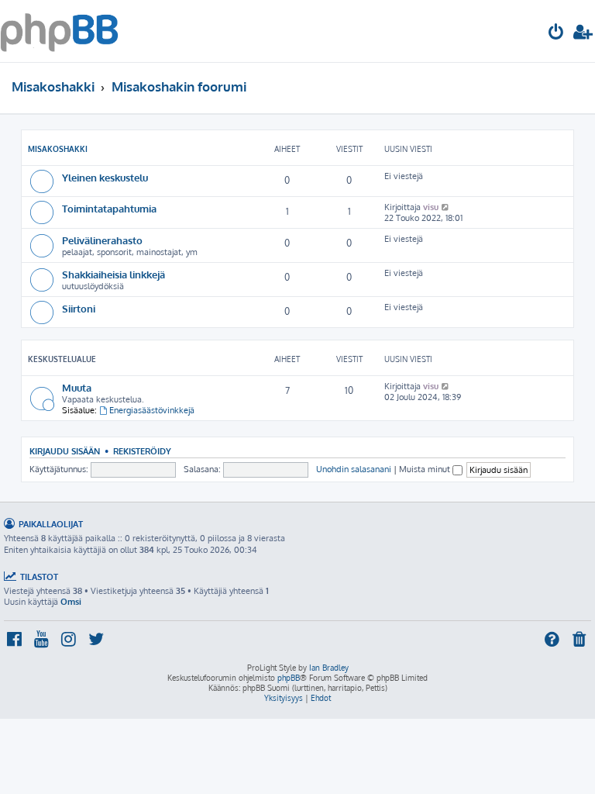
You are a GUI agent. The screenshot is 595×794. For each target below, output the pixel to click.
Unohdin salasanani (353, 469)
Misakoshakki (58, 149)
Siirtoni (78, 308)
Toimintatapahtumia (109, 208)
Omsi (70, 601)
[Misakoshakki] (59, 31)
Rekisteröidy (142, 451)
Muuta (76, 387)
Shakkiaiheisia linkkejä (113, 274)
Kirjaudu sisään (64, 451)
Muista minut (425, 469)
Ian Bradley (329, 667)
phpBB (288, 677)
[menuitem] (556, 33)
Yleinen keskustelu (105, 177)
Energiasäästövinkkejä (151, 410)
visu (431, 207)
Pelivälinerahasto (102, 240)
